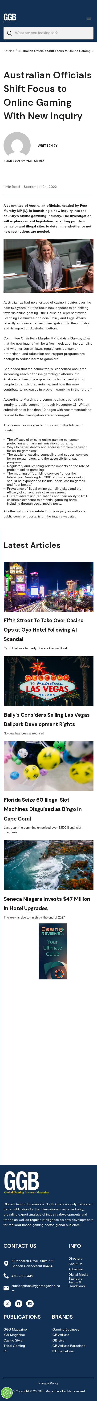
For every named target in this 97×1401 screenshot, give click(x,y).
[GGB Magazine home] (10, 18)
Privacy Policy (48, 1383)
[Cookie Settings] (7, 1393)
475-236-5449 (22, 1276)
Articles (9, 51)
